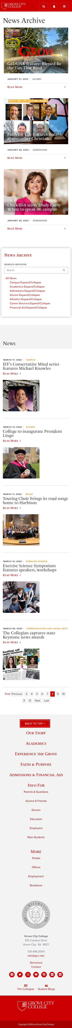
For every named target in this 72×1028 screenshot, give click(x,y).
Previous (17, 694)
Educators (36, 819)
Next (37, 700)
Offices (36, 867)
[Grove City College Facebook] (12, 974)
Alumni (30, 427)
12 (30, 700)
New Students (36, 837)
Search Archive (15, 264)
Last (46, 700)
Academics (36, 743)
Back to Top (34, 723)
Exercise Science (37, 561)
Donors (36, 810)
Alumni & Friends (36, 801)
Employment (36, 876)
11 (24, 700)
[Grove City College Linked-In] (60, 974)
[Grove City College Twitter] (20, 974)
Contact (36, 967)
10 (63, 694)
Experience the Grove (36, 753)
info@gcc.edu (36, 956)
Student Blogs (46, 989)
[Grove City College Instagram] (28, 974)
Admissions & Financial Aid (36, 774)
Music (29, 494)
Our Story (36, 732)
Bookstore (36, 885)
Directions (36, 962)
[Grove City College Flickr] (52, 974)
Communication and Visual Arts (47, 628)
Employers (36, 828)
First (7, 694)
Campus (30, 360)
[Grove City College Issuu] (44, 974)
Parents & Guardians (36, 792)
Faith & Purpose (36, 764)
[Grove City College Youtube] (36, 974)
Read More (10, 373)
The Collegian (25, 989)
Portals (36, 858)
